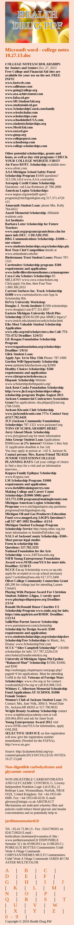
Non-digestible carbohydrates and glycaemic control (33, 769)
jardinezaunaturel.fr (22, 821)
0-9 (13, 916)
